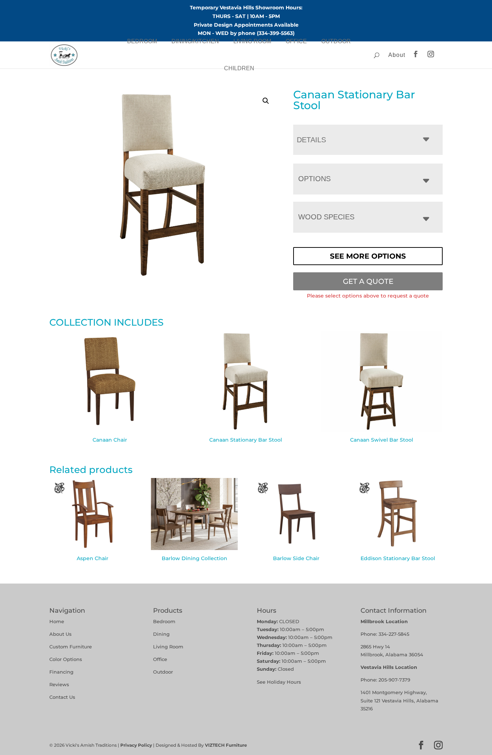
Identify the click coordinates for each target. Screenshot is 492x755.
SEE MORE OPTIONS (368, 256)
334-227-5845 (394, 634)
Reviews (59, 684)
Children (239, 68)
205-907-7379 (394, 680)
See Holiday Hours (279, 682)
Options (314, 179)
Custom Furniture (70, 646)
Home (56, 621)
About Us (60, 634)
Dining (162, 634)
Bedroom (142, 41)
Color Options (65, 659)
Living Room (252, 41)
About (396, 55)
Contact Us (62, 697)
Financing (61, 672)
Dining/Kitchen (195, 41)
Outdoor (336, 41)
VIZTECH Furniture (226, 745)
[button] (265, 100)
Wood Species (326, 217)
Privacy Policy (136, 745)
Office (296, 41)
